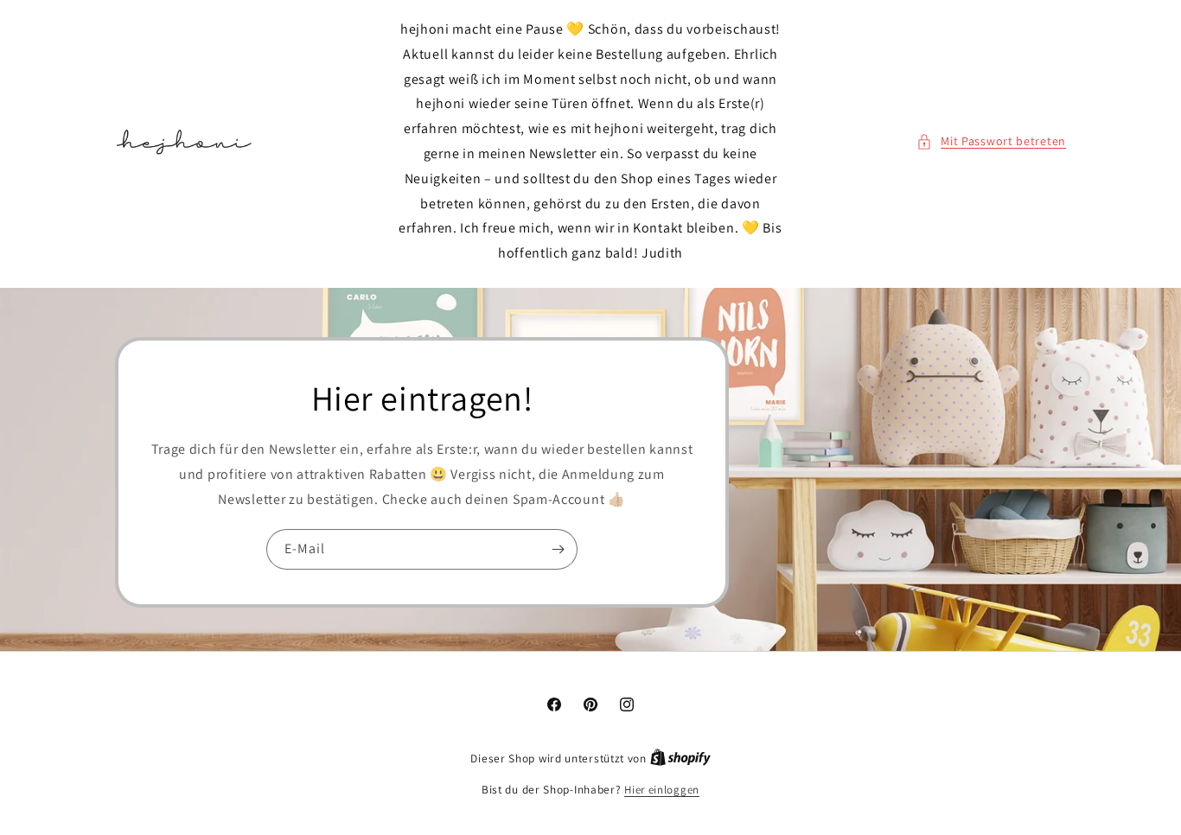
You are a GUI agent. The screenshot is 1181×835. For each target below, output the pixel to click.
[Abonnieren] (558, 549)
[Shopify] (680, 758)
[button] (991, 141)
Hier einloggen (661, 789)
